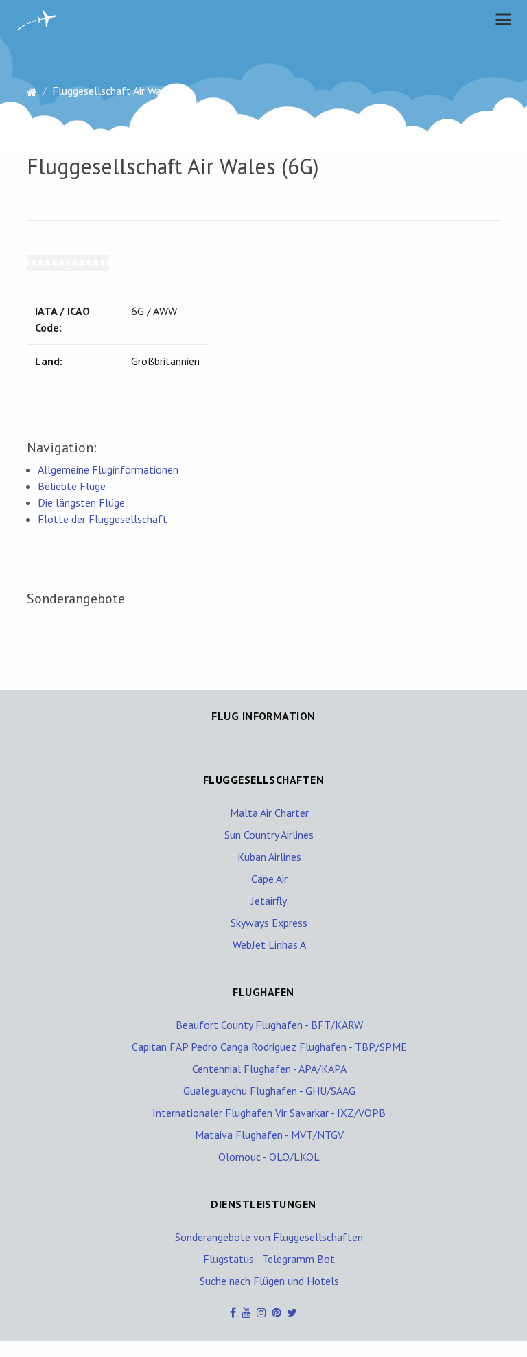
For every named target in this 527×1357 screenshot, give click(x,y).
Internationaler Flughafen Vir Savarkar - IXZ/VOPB (269, 1113)
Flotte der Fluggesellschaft (102, 519)
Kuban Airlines (269, 856)
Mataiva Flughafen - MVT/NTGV (269, 1134)
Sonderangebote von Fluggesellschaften (269, 1237)
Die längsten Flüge (81, 502)
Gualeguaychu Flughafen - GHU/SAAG (269, 1091)
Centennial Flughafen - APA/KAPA (269, 1069)
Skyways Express (269, 922)
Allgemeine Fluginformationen (108, 469)
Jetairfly (269, 900)
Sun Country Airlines (269, 835)
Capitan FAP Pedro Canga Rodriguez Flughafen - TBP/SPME (269, 1047)
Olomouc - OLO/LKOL (269, 1156)
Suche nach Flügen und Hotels (269, 1281)
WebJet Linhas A (269, 944)
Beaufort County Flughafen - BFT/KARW (269, 1025)
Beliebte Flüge (72, 486)
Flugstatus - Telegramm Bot (269, 1259)
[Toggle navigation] (500, 19)
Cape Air (269, 878)
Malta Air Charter (269, 813)
